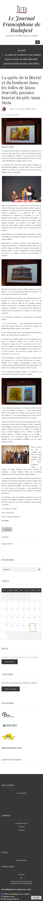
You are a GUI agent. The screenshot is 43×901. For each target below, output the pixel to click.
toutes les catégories (10, 689)
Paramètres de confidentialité (21, 883)
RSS (21, 878)
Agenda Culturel (7, 544)
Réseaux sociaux (9, 896)
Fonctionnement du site (11, 899)
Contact (21, 827)
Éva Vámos (16, 109)
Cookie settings (21, 860)
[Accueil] (21, 9)
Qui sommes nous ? (21, 823)
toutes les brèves (9, 662)
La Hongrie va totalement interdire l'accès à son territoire (20, 657)
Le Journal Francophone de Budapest (21, 24)
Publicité (21, 830)
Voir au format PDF (11, 115)
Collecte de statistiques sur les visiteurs (16, 894)
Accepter (36, 897)
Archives (21, 874)
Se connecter (21, 793)
